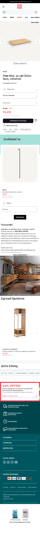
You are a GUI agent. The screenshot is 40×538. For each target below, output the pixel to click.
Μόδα (12, 17)
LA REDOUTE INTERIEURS (9, 349)
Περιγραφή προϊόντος (10, 83)
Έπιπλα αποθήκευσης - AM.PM (22, 373)
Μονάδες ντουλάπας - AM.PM (34, 373)
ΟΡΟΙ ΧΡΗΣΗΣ (13, 487)
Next (37, 180)
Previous (4, 181)
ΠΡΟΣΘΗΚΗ (20, 217)
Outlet (19, 17)
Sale (26, 17)
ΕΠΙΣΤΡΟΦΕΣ (5, 487)
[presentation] (2, 41)
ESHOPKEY (11, 499)
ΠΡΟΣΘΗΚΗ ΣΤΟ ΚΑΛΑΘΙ (18, 121)
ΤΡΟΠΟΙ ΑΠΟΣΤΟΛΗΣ (22, 487)
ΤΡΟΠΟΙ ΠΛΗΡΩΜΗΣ (32, 487)
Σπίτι (5, 17)
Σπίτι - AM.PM (4, 373)
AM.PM (5, 71)
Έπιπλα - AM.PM (11, 373)
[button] (4, 12)
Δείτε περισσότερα (20, 255)
